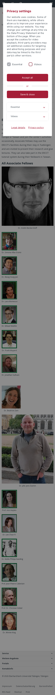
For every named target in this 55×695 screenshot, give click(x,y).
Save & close (27, 94)
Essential (17, 64)
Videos (38, 64)
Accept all (27, 77)
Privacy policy (36, 127)
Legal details (18, 127)
